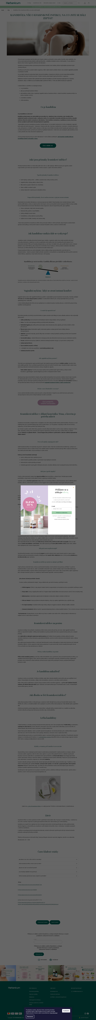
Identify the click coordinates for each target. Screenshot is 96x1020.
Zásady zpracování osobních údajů (61, 519)
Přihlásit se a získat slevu (61, 512)
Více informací (53, 1013)
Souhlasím (66, 1011)
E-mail (53, 506)
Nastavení (30, 1016)
